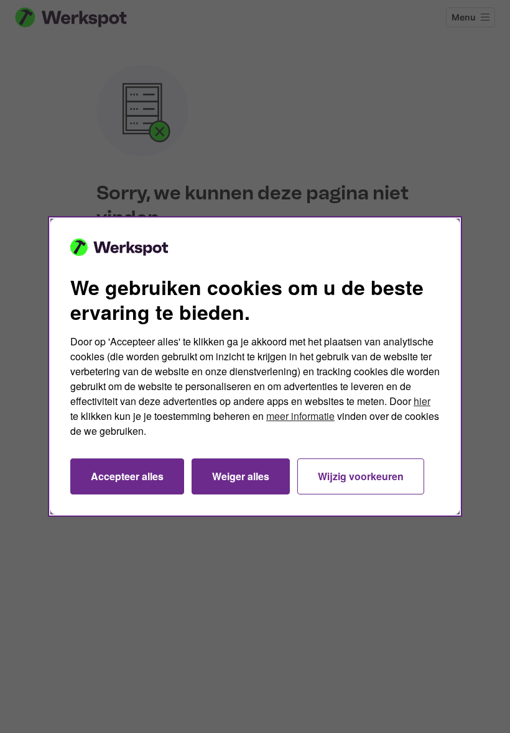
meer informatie (300, 416)
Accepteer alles (127, 476)
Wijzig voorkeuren (361, 476)
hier (422, 401)
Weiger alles (240, 476)
